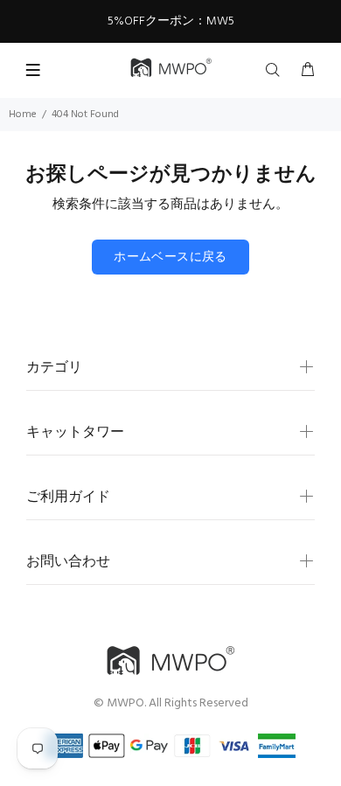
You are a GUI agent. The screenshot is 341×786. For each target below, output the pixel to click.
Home (23, 114)
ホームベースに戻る (170, 257)
